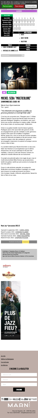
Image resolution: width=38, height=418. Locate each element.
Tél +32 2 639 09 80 (13, 412)
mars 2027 (7, 33)
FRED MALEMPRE (23, 236)
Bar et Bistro (24, 38)
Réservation (11, 92)
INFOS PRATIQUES (28, 33)
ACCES (22, 35)
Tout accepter (7, 6)
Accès (3, 356)
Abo (4, 92)
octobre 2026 (7, 22)
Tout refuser (19, 6)
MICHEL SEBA (25, 234)
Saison (28, 47)
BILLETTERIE (24, 42)
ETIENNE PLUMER (22, 232)
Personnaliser (31, 6)
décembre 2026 (6, 26)
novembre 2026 (6, 24)
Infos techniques (7, 359)
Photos (28, 50)
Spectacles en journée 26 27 (10, 51)
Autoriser (25, 242)
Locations (28, 45)
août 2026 (7, 18)
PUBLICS (10, 45)
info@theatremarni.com (28, 412)
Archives (4, 365)
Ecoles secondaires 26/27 (9, 47)
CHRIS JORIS (24, 230)
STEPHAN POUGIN (21, 237)
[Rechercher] (23, 55)
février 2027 (7, 31)
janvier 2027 (7, 29)
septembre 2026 (7, 20)
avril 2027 (7, 35)
